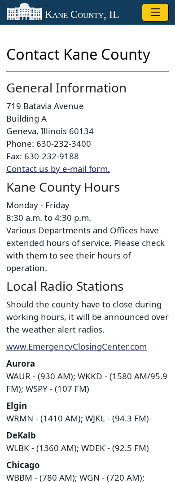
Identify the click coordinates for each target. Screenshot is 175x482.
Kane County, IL (80, 14)
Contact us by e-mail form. (58, 168)
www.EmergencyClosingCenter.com (76, 346)
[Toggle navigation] (155, 12)
